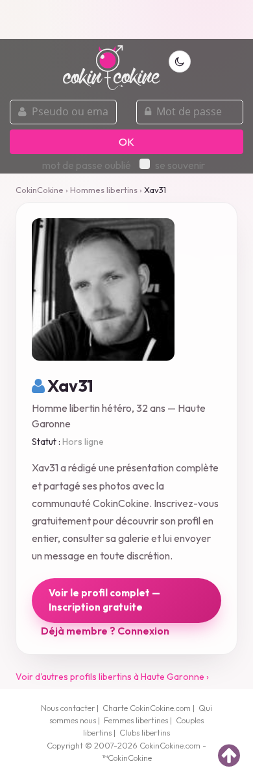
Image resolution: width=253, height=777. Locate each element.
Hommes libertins (104, 190)
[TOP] (229, 755)
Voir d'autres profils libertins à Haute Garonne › (112, 676)
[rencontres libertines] (111, 60)
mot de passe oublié (86, 165)
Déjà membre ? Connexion (105, 630)
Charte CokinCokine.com (146, 708)
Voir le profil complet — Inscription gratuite (104, 600)
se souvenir (180, 165)
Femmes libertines (136, 720)
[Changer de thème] (180, 62)
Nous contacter (68, 708)
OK (126, 141)
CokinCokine (40, 190)
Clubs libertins (144, 732)
